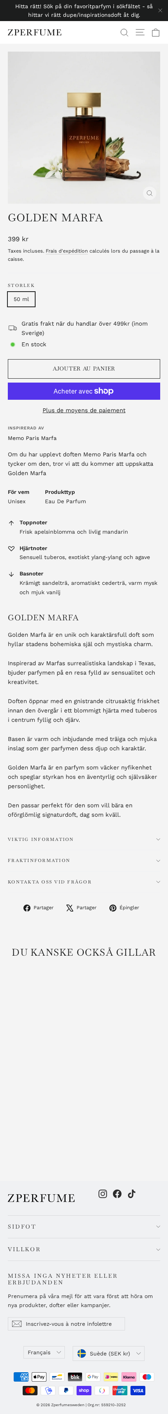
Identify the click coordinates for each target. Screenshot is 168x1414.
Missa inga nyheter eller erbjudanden (63, 1279)
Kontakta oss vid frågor (50, 882)
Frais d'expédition (67, 251)
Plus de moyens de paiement (84, 410)
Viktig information (41, 839)
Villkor (24, 1249)
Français (39, 1352)
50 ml (21, 299)
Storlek (21, 285)
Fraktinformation (39, 860)
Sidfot (22, 1226)
